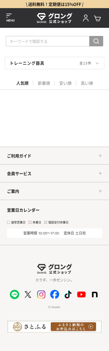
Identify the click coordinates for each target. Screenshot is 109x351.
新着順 (44, 83)
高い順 (87, 83)
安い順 (65, 83)
